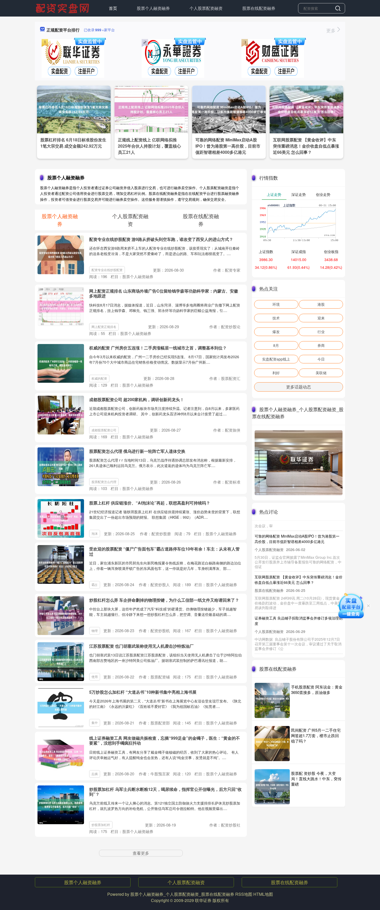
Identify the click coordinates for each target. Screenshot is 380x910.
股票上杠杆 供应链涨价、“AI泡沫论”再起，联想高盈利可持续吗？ (149, 503)
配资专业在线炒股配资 (107, 269)
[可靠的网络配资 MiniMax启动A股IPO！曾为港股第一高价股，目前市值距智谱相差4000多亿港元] (229, 108)
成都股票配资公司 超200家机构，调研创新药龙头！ (136, 399)
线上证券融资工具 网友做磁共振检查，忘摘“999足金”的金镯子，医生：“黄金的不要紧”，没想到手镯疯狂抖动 (164, 740)
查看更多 (141, 853)
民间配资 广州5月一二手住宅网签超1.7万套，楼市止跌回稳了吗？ (316, 735)
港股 (321, 304)
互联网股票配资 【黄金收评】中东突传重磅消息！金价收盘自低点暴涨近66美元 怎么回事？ (306, 146)
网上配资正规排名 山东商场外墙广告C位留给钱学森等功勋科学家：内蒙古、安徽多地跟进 (163, 293)
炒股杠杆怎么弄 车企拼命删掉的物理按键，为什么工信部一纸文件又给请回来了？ (164, 600)
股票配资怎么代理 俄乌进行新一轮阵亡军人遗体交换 (137, 451)
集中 (95, 722)
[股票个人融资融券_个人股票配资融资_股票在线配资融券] (63, 7)
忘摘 (95, 773)
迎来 (321, 317)
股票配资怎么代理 (104, 481)
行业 (321, 331)
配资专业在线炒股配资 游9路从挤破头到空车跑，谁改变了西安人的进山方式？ (161, 239)
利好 (276, 372)
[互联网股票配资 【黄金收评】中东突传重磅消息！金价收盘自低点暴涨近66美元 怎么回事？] (306, 108)
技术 (276, 317)
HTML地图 (263, 894)
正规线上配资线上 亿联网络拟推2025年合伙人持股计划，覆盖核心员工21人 (149, 146)
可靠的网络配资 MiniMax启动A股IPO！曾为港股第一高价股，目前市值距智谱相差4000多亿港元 (227, 146)
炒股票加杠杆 (101, 824)
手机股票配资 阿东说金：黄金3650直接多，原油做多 (317, 689)
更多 (331, 30)
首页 (113, 8)
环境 (276, 304)
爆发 (276, 331)
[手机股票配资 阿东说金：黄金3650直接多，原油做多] (272, 700)
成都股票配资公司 (104, 430)
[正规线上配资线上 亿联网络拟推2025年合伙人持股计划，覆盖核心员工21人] (151, 108)
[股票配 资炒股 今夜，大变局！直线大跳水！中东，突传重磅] (272, 786)
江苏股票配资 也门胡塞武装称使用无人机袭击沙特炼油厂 (141, 646)
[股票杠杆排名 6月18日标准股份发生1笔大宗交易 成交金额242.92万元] (74, 108)
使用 (95, 676)
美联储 (321, 372)
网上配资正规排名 (104, 326)
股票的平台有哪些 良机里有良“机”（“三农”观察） (294, 648)
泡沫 (95, 533)
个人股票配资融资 (206, 8)
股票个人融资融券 (153, 8)
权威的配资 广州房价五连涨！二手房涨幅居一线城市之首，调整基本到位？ (158, 348)
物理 (95, 630)
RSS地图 (243, 894)
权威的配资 (99, 378)
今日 (321, 359)
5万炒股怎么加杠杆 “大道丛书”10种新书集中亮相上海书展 (142, 692)
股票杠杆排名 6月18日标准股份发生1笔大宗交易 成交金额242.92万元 (73, 143)
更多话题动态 (298, 387)
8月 (276, 345)
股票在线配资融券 (258, 8)
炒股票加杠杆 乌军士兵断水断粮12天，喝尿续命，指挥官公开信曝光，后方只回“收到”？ (165, 791)
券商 (321, 345)
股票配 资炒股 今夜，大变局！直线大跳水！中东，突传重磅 (316, 778)
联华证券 (203, 900)
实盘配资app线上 (276, 359)
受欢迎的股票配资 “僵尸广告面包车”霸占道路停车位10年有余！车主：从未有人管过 (164, 551)
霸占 (95, 584)
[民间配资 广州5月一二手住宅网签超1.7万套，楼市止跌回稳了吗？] (272, 743)
